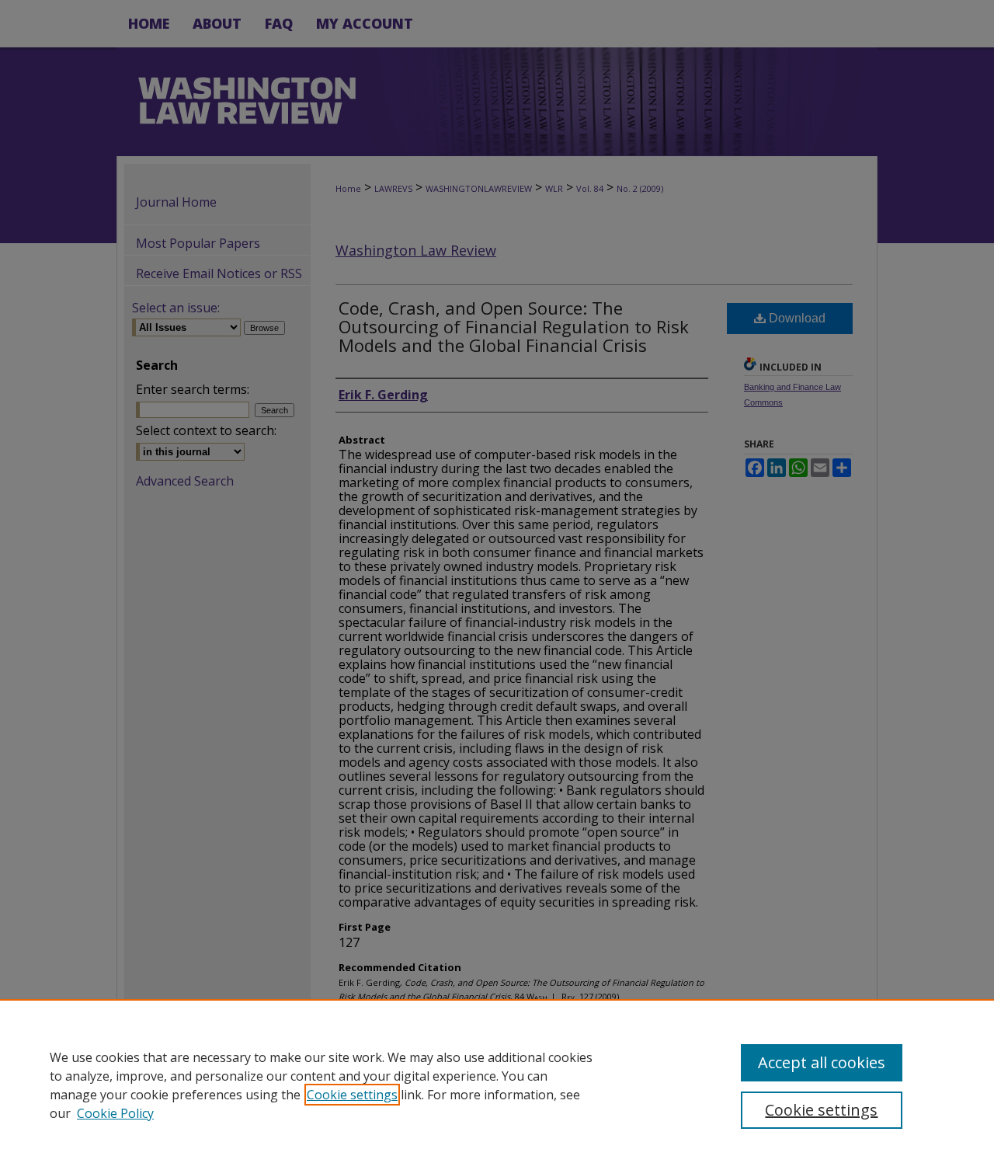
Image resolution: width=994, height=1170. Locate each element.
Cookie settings (352, 1094)
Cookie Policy (115, 1113)
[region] (497, 1084)
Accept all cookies (821, 1062)
